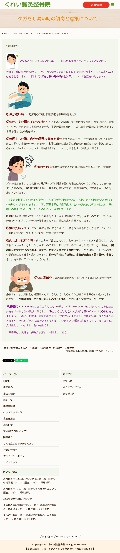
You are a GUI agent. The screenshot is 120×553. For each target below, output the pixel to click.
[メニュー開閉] (112, 4)
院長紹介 (8, 437)
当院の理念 (9, 393)
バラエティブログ (20, 33)
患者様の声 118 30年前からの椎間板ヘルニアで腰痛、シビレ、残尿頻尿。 (29, 490)
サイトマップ (10, 462)
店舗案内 (8, 387)
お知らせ (67, 381)
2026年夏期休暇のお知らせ (17, 498)
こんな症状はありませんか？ (18, 443)
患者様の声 (69, 393)
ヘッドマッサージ (12, 412)
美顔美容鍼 (9, 406)
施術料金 (8, 424)
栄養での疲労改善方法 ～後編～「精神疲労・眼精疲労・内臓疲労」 (40, 347)
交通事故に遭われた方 (15, 431)
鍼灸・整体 (9, 399)
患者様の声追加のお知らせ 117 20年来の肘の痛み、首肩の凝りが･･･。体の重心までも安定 (29, 506)
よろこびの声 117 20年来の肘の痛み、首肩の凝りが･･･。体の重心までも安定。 (29, 516)
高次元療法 (9, 418)
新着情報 (96, 5)
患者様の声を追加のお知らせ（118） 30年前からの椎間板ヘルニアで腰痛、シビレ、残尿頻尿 (29, 480)
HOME (4, 33)
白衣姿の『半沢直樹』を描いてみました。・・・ (91, 351)
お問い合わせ (10, 449)
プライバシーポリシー (15, 456)
